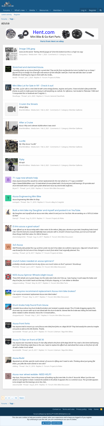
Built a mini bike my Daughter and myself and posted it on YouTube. (47, 210)
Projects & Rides (54, 77)
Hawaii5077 (17, 297)
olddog (15, 366)
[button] (11, 10)
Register (17, 14)
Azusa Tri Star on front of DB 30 (28, 339)
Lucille (22, 140)
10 (16, 398)
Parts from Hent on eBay (52, 41)
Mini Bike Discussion (57, 188)
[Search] (100, 10)
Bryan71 (16, 188)
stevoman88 (17, 385)
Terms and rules (68, 409)
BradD (15, 77)
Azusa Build (18, 358)
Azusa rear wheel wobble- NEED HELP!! (32, 374)
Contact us (57, 409)
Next (21, 398)
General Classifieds (57, 96)
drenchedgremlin (19, 237)
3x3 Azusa (18, 244)
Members (57, 10)
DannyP (16, 218)
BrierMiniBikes (24, 110)
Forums (6, 10)
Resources (44, 10)
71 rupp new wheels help (25, 177)
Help (90, 409)
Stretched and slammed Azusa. (28, 67)
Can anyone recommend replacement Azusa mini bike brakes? (44, 291)
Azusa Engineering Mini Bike (27, 196)
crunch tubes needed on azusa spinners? (33, 260)
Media (32, 10)
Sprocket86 (17, 331)
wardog (15, 253)
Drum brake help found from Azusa (30, 305)
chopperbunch (18, 315)
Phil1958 (16, 267)
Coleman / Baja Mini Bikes (63, 331)
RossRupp (16, 96)
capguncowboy (18, 283)
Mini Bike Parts (62, 283)
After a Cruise (26, 122)
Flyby (21, 159)
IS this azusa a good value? (26, 226)
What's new (20, 10)
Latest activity (6, 14)
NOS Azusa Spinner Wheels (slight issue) (33, 274)
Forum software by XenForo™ (52, 414)
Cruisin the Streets (28, 104)
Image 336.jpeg (27, 48)
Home (96, 409)
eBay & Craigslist (57, 202)
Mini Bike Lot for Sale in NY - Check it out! (33, 85)
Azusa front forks (21, 323)
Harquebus (23, 54)
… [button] (12, 398)
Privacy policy (81, 409)
